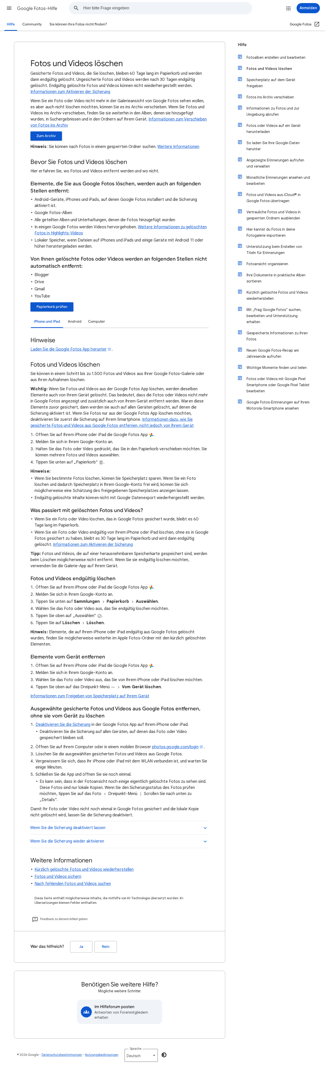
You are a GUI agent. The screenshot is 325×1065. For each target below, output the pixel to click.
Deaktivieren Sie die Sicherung (63, 724)
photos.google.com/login (175, 746)
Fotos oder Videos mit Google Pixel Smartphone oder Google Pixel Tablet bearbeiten (278, 385)
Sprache (135, 1049)
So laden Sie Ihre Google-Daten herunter (273, 146)
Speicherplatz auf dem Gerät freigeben (271, 83)
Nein (105, 946)
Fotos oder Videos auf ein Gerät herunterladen (274, 128)
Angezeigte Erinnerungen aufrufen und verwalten (275, 163)
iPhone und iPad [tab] (47, 321)
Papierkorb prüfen (52, 307)
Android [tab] (75, 321)
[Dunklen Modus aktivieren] (164, 1055)
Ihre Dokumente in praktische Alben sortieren (276, 278)
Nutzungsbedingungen (101, 1055)
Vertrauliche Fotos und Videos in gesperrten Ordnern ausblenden (274, 215)
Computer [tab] (96, 321)
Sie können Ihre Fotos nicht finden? (78, 24)
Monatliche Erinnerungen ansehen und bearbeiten (278, 180)
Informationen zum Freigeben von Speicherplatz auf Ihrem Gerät (89, 696)
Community (32, 24)
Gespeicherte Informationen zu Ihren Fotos (277, 336)
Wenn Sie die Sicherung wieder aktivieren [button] (67, 841)
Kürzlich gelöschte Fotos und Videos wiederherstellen (84, 869)
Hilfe (11, 24)
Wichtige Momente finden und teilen (277, 367)
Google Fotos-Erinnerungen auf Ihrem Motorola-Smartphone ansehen (278, 405)
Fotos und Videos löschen (269, 68)
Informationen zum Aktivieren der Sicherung (70, 91)
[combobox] (167, 8)
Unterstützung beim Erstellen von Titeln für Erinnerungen (274, 249)
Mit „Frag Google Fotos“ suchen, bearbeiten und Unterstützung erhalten (274, 315)
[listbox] (141, 1055)
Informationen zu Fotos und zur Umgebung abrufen (273, 111)
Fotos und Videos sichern (58, 876)
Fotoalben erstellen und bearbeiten (276, 57)
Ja (81, 946)
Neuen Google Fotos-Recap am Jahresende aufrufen (273, 353)
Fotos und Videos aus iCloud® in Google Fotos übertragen (274, 197)
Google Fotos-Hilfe (37, 8)
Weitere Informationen (178, 146)
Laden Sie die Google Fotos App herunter (68, 349)
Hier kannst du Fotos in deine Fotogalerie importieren (271, 232)
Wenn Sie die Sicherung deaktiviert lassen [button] (67, 827)
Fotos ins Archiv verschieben (270, 97)
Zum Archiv (46, 136)
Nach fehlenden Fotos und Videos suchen (73, 883)
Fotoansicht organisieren (267, 264)
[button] (9, 8)
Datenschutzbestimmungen (62, 1055)
